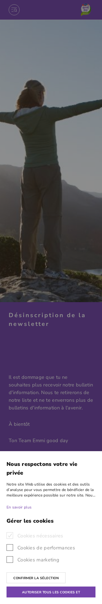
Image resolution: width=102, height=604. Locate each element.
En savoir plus (19, 507)
